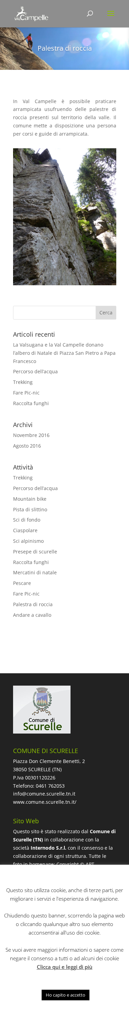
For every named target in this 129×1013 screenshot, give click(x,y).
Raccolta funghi (31, 403)
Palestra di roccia (33, 604)
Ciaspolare (25, 530)
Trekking (23, 382)
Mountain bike (29, 499)
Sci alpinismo (28, 541)
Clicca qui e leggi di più (65, 966)
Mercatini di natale (35, 572)
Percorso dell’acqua (35, 371)
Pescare (22, 583)
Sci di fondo (26, 519)
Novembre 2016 (31, 435)
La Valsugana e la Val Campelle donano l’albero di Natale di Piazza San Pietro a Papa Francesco (64, 352)
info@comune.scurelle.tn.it (44, 793)
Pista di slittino (30, 509)
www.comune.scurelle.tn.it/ (44, 802)
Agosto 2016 (27, 445)
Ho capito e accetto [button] (65, 995)
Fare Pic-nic (26, 392)
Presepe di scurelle (35, 551)
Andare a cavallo (32, 615)
